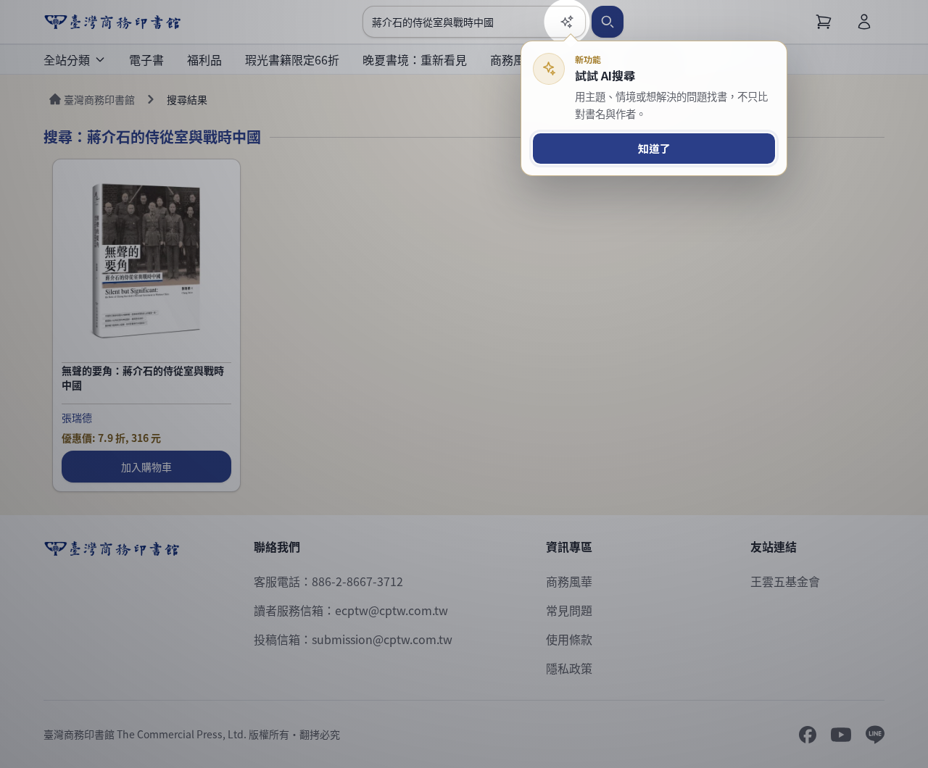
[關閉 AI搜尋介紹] (464, 384)
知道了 (654, 148)
